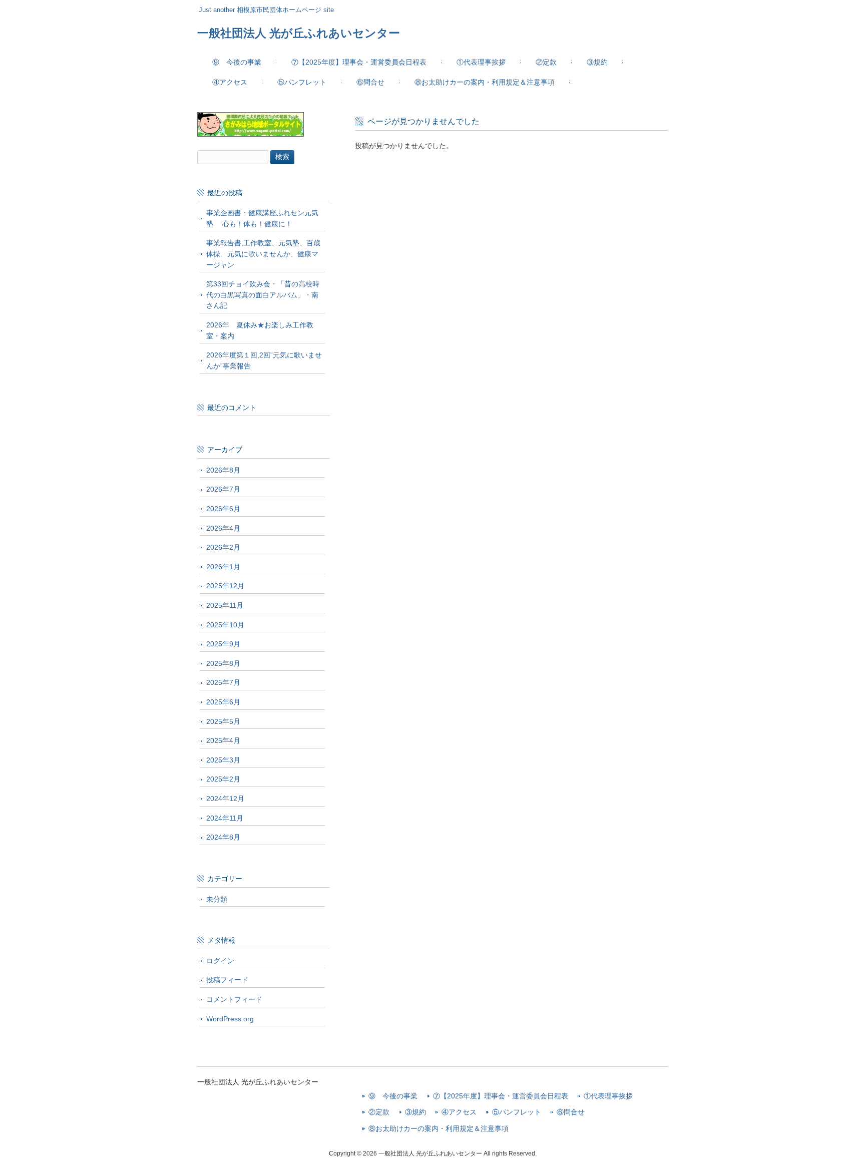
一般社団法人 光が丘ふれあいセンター (298, 33)
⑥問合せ (571, 1112)
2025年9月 (223, 644)
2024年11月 (224, 818)
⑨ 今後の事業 (392, 1096)
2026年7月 (223, 489)
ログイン (220, 961)
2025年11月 (224, 605)
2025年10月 (225, 625)
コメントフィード (234, 999)
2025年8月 (223, 663)
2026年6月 (223, 509)
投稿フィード (227, 980)
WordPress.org (230, 1019)
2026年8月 (223, 470)
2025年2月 (223, 779)
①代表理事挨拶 (608, 1096)
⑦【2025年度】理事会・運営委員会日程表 (500, 1096)
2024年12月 (225, 799)
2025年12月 (225, 586)
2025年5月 (223, 721)
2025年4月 (223, 740)
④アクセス (459, 1112)
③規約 (415, 1112)
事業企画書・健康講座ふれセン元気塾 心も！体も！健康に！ (262, 218)
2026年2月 (223, 547)
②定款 (378, 1112)
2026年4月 (223, 528)
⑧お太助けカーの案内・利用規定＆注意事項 (438, 1128)
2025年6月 (223, 702)
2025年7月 (223, 682)
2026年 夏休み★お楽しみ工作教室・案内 (259, 330)
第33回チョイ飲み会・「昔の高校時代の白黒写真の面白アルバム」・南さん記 (262, 294)
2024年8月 (223, 837)
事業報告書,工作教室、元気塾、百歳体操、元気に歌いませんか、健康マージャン (263, 253)
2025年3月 (223, 760)
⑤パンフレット (516, 1112)
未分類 (216, 899)
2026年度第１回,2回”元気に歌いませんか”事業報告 (264, 360)
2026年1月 (223, 567)
